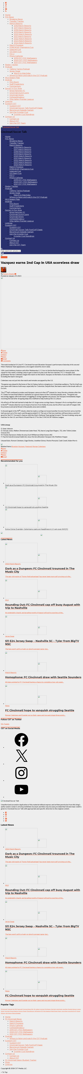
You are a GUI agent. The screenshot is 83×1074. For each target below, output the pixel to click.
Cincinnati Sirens (17, 95)
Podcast (8, 67)
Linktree (8, 101)
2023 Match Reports (23, 41)
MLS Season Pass (12, 78)
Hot (13, 1009)
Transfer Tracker (17, 21)
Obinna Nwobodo (16, 1013)
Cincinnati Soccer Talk (28, 1009)
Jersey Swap (15, 71)
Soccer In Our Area (13, 88)
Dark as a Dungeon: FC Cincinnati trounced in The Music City (31, 485)
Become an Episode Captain (22, 110)
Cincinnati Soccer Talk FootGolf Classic (26, 108)
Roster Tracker (11, 65)
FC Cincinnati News (13, 1019)
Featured (28, 446)
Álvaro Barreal (30, 1011)
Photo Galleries (16, 56)
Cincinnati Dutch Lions (19, 93)
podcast (38, 1009)
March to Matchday (22, 73)
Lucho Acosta (59, 1009)
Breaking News (16, 19)
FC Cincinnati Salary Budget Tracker (20, 1060)
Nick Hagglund (47, 1011)
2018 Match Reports (22, 30)
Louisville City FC (72, 1011)
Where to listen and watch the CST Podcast (28, 75)
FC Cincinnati (4, 1009)
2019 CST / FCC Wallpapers (25, 58)
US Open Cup (16, 52)
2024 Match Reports (23, 43)
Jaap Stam (65, 1009)
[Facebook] (21, 747)
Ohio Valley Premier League (22, 99)
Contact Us (10, 117)
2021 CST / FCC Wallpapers (25, 63)
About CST (14, 121)
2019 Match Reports (22, 32)
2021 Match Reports (22, 37)
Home (7, 15)
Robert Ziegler (8, 274)
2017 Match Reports (22, 28)
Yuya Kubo (7, 1011)
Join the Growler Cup (19, 112)
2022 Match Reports (23, 39)
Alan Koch (53, 1009)
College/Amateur (17, 97)
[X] (21, 764)
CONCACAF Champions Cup (22, 47)
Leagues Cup (15, 50)
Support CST (10, 104)
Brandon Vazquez (18, 446)
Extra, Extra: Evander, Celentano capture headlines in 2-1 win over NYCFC (36, 529)
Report (25, 1011)
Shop (7, 1062)
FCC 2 (12, 54)
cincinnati (42, 1009)
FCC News (9, 17)
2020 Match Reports (23, 34)
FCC (42, 1011)
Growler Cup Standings (24, 114)
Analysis (8, 80)
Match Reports (16, 24)
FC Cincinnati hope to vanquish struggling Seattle (26, 507)
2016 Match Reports (22, 26)
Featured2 (20, 1009)
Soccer (59, 1011)
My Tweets (5, 724)
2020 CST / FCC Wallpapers (25, 60)
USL (35, 1009)
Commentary (15, 86)
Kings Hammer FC (17, 91)
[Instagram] (21, 780)
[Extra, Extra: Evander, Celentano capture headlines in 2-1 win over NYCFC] (26, 527)
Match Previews (16, 45)
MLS (16, 1009)
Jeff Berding (37, 1011)
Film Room (14, 82)
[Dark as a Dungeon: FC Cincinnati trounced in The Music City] (26, 483)
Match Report (54, 1011)
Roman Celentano (39, 446)
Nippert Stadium (14, 1011)
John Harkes (9, 1013)
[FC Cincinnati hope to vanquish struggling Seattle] (26, 505)
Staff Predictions (17, 84)
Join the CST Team (18, 123)
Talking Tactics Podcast (20, 69)
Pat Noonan (48, 1009)
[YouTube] (21, 797)
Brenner (21, 1011)
